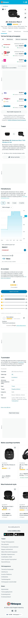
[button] (4, 9)
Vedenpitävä (15, 401)
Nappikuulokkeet (16, 389)
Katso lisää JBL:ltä (5, 407)
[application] (14, 225)
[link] (14, 144)
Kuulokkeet (5, 6)
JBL (12, 374)
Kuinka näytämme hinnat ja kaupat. (17, 120)
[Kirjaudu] (26, 2)
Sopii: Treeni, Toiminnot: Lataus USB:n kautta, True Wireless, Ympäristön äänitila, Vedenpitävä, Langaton (14, 27)
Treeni (13, 386)
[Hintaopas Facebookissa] (12, 610)
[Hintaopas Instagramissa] (15, 610)
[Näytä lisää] (2, 46)
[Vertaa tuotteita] (25, 17)
